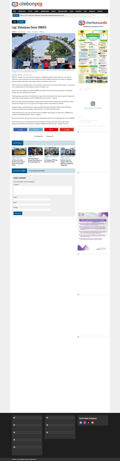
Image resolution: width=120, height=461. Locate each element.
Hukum (36, 11)
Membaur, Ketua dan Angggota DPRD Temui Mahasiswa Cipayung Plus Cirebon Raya (67, 162)
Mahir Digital (33, 459)
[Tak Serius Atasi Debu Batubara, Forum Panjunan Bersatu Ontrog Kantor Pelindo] (19, 154)
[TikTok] (88, 422)
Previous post (39, 136)
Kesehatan (78, 11)
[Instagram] (84, 422)
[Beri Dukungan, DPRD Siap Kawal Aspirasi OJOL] (51, 154)
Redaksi (20, 75)
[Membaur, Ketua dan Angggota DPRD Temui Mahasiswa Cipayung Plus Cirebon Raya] (68, 154)
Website (15, 207)
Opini (85, 11)
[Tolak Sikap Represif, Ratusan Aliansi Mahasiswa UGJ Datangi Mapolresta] (35, 154)
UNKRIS (41, 32)
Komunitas (92, 11)
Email (15, 202)
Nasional (100, 11)
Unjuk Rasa (35, 32)
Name (15, 197)
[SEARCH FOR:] (99, 15)
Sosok (71, 11)
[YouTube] (92, 422)
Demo (29, 32)
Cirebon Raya (22, 11)
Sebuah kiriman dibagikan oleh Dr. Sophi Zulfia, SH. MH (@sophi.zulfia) (97, 126)
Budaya (54, 11)
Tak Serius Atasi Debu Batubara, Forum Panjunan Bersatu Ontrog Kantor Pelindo (18, 162)
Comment (16, 184)
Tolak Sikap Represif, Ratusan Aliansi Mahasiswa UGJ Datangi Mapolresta (35, 160)
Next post (49, 136)
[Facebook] (80, 422)
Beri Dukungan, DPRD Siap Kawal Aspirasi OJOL (50, 161)
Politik (30, 11)
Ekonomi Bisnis (45, 11)
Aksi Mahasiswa (22, 32)
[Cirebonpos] (27, 5)
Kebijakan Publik (62, 11)
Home (14, 11)
